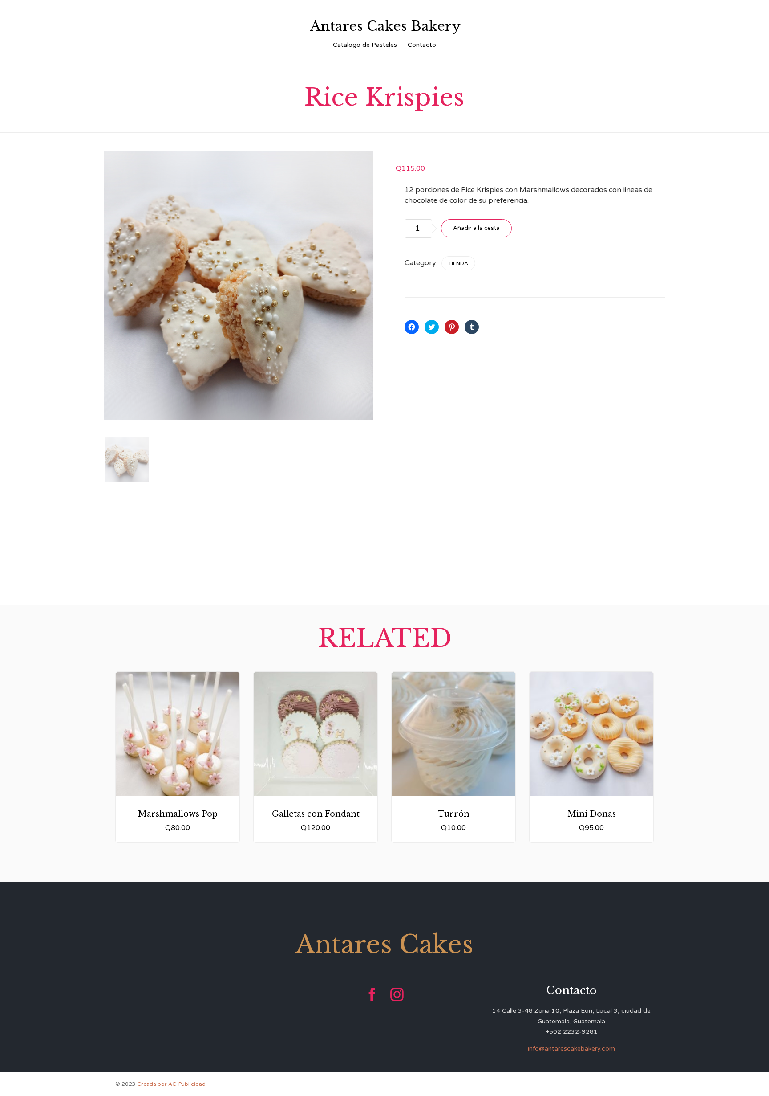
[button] (238, 285)
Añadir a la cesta (476, 228)
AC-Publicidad (187, 1084)
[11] (127, 459)
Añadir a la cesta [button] (177, 779)
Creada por (152, 1084)
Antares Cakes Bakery (385, 26)
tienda (458, 263)
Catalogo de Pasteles (365, 45)
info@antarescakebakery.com (571, 1048)
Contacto (422, 45)
